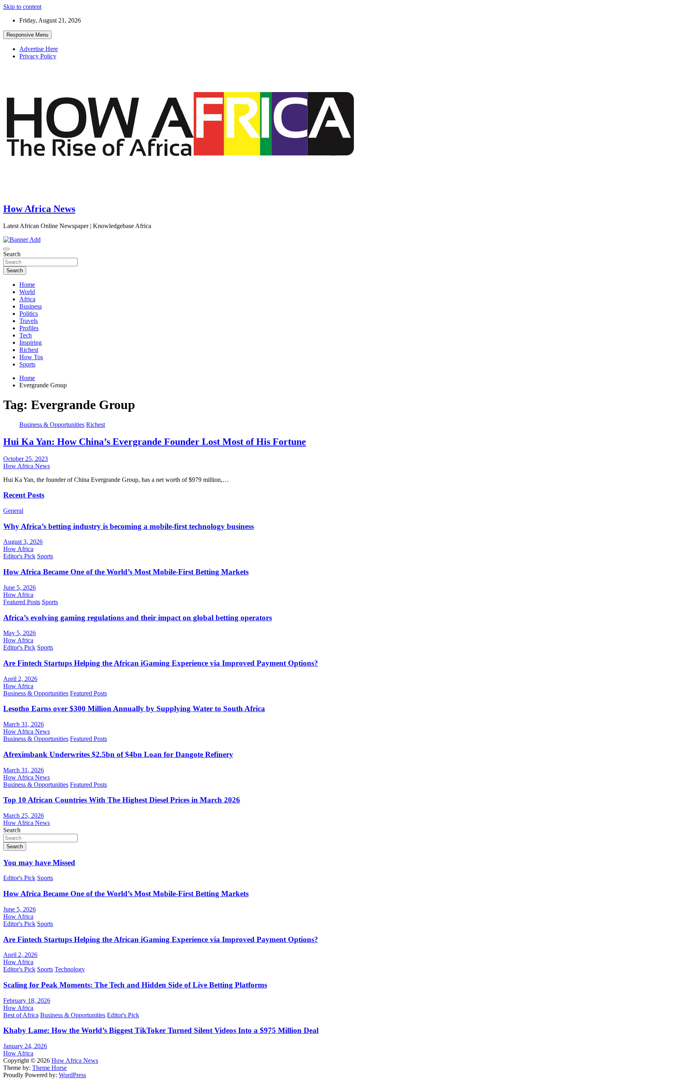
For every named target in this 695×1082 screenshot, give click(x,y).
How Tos (31, 357)
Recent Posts (23, 495)
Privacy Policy (37, 56)
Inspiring (30, 342)
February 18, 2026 (26, 1000)
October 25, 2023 (25, 458)
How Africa (18, 548)
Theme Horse (49, 1067)
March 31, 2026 (23, 724)
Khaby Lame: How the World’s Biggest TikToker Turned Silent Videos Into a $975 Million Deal (161, 1030)
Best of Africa (21, 1015)
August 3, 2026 (23, 541)
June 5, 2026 (19, 587)
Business (30, 306)
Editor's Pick (19, 556)
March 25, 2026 (23, 815)
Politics (28, 313)
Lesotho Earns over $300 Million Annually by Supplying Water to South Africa (134, 708)
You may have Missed (39, 862)
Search (12, 254)
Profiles (29, 328)
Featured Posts (21, 602)
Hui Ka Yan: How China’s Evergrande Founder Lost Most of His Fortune (154, 441)
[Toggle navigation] (6, 249)
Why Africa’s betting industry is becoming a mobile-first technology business (128, 526)
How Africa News (39, 209)
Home (27, 284)
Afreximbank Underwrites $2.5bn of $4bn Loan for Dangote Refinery (118, 754)
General (13, 510)
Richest (28, 349)
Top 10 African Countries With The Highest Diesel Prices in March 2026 (121, 800)
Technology (70, 969)
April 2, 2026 (20, 678)
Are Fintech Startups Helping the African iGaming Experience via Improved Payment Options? (160, 663)
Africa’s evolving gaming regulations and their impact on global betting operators (137, 617)
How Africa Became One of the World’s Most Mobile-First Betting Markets (126, 572)
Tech (25, 335)
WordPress (72, 1075)
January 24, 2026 (25, 1046)
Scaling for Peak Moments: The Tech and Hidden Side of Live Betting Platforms (135, 985)
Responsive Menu (27, 35)
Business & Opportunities (51, 424)
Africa (27, 299)
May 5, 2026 (19, 632)
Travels (28, 320)
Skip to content (22, 6)
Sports (27, 364)
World (27, 291)
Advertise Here (38, 48)
